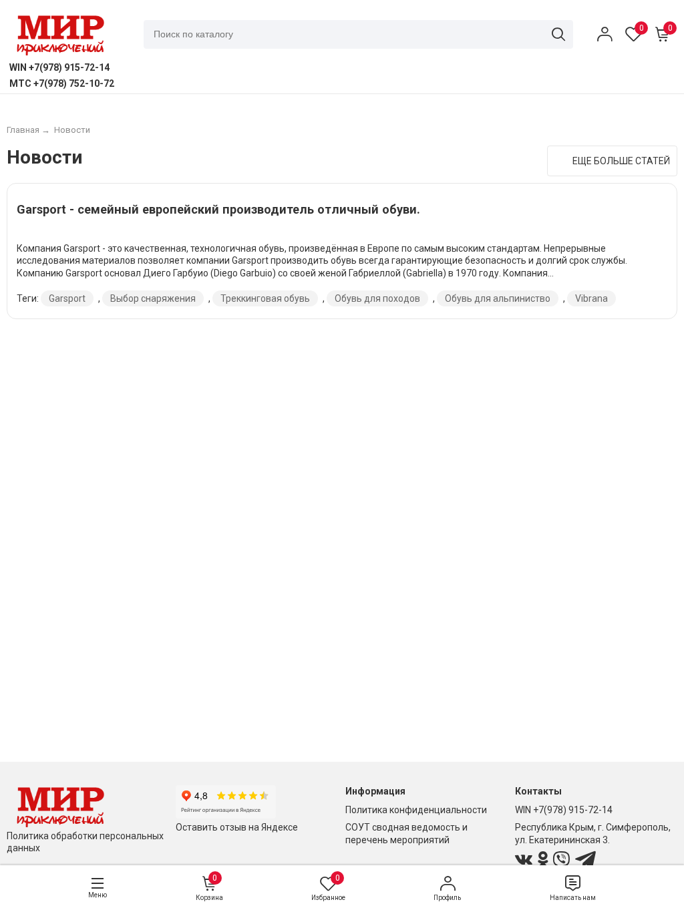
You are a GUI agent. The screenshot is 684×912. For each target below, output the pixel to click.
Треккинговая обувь (265, 298)
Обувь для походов (377, 298)
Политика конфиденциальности (416, 810)
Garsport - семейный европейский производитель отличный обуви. (218, 209)
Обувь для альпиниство (497, 298)
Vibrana (591, 298)
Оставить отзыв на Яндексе (237, 827)
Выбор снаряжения (153, 298)
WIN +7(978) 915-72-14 (564, 810)
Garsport (67, 298)
